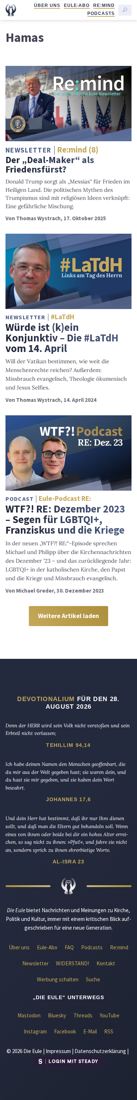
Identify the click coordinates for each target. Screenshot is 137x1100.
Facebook (65, 1031)
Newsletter (35, 963)
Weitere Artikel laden (68, 616)
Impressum (58, 1051)
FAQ (69, 947)
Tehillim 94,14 (68, 745)
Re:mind (104, 5)
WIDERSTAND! (72, 963)
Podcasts (101, 13)
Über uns (47, 5)
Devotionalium (46, 699)
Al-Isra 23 (69, 861)
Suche (93, 979)
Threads (82, 1015)
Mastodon (29, 1015)
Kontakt (105, 963)
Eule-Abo (77, 5)
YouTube (109, 1015)
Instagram (35, 1031)
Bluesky (57, 1015)
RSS (108, 1031)
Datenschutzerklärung (100, 1051)
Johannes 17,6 (68, 799)
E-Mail (90, 1031)
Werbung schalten (58, 979)
